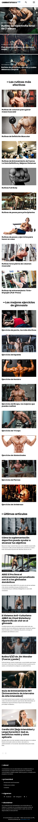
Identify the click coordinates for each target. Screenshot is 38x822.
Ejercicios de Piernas (11, 480)
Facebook (8, 796)
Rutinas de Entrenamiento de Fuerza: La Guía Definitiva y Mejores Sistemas (19, 162)
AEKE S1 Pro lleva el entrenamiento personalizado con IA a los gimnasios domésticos (18, 578)
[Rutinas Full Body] (19, 176)
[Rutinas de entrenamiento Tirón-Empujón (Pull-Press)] (19, 279)
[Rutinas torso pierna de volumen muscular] (19, 252)
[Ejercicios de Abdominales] (19, 444)
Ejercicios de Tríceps (11, 430)
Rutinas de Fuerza (7, 653)
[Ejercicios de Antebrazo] (19, 493)
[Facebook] (4, 797)
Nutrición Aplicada (7, 534)
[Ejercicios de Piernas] (19, 468)
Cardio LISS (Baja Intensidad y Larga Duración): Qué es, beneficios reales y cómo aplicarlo (18, 733)
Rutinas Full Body (9, 188)
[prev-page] (3, 753)
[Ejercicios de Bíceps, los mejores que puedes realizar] (19, 392)
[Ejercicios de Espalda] (19, 343)
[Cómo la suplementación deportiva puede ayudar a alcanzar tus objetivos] (19, 526)
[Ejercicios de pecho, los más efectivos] (19, 319)
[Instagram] (14, 797)
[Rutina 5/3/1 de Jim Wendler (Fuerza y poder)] (19, 645)
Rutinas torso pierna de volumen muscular (16, 265)
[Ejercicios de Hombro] (19, 368)
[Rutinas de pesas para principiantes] (19, 201)
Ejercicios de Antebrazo (12, 504)
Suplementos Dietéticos (8, 64)
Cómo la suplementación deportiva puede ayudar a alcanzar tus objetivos (16, 540)
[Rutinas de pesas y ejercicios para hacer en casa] (19, 225)
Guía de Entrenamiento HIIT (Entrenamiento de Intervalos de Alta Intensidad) (18, 693)
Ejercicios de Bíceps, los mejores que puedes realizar (18, 405)
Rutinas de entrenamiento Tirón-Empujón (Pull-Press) (17, 291)
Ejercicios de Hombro (11, 379)
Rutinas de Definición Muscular (16, 136)
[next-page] (6, 753)
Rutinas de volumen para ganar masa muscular (16, 110)
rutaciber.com (25, 819)
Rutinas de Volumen (8, 22)
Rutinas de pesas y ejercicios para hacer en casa (17, 238)
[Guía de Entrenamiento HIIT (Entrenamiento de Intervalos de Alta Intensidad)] (19, 679)
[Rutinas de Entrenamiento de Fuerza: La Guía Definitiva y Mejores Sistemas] (19, 150)
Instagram (19, 796)
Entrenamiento (6, 571)
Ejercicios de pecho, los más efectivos (19, 330)
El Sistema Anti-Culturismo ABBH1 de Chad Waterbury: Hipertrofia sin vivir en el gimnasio (16, 619)
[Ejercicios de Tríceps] (19, 419)
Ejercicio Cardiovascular (9, 687)
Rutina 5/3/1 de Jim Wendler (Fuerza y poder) (17, 658)
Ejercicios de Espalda (11, 354)
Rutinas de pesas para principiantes (18, 212)
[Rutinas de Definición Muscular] (19, 125)
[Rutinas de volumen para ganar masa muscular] (19, 98)
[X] (24, 797)
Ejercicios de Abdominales (14, 455)
